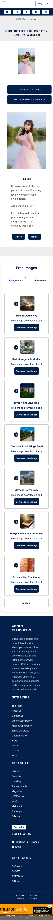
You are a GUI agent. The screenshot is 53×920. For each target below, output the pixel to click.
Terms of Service (20, 730)
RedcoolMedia (19, 786)
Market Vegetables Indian (26, 359)
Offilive (15, 881)
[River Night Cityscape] (28, 397)
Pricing (15, 745)
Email (18, 847)
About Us (16, 711)
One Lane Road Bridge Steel (26, 446)
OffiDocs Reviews (20, 896)
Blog (14, 740)
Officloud (16, 816)
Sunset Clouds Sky (26, 315)
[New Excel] (36, 12)
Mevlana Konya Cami (26, 489)
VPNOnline (18, 796)
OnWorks (16, 776)
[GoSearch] (17, 12)
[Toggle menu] (3, 3)
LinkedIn (34, 842)
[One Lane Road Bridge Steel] (28, 440)
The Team (17, 706)
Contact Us (17, 716)
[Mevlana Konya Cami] (28, 484)
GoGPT (16, 871)
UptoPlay (16, 781)
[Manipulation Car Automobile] (28, 527)
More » (26, 602)
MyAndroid (17, 806)
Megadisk (17, 791)
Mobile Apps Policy (22, 725)
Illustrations (40, 280)
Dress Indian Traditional (26, 577)
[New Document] (26, 12)
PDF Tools (17, 876)
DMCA (15, 750)
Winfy (15, 801)
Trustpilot (19, 827)
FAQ (14, 755)
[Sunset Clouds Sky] (28, 309)
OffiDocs (16, 771)
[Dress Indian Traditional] (28, 571)
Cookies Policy (20, 735)
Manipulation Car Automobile (26, 533)
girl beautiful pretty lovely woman (26, 33)
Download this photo (29, 89)
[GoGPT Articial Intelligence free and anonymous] (7, 12)
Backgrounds (16, 280)
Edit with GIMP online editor (29, 99)
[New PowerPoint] (45, 12)
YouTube (20, 842)
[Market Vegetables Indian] (28, 353)
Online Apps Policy (22, 721)
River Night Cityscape (26, 402)
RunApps (17, 811)
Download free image (26, 327)
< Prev (18, 236)
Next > (34, 236)
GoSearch (17, 866)
